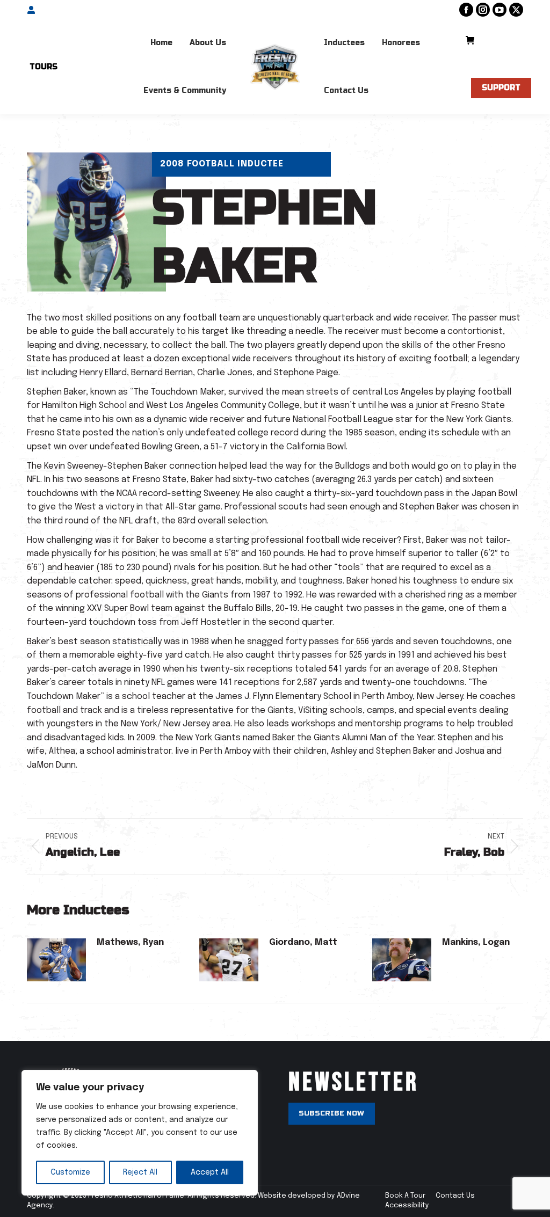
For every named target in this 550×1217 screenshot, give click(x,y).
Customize (70, 1172)
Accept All (210, 1172)
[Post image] (56, 959)
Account (52, 10)
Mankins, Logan (476, 942)
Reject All (140, 1172)
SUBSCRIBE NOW (331, 1113)
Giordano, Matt (303, 942)
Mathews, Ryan (130, 942)
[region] (139, 1133)
